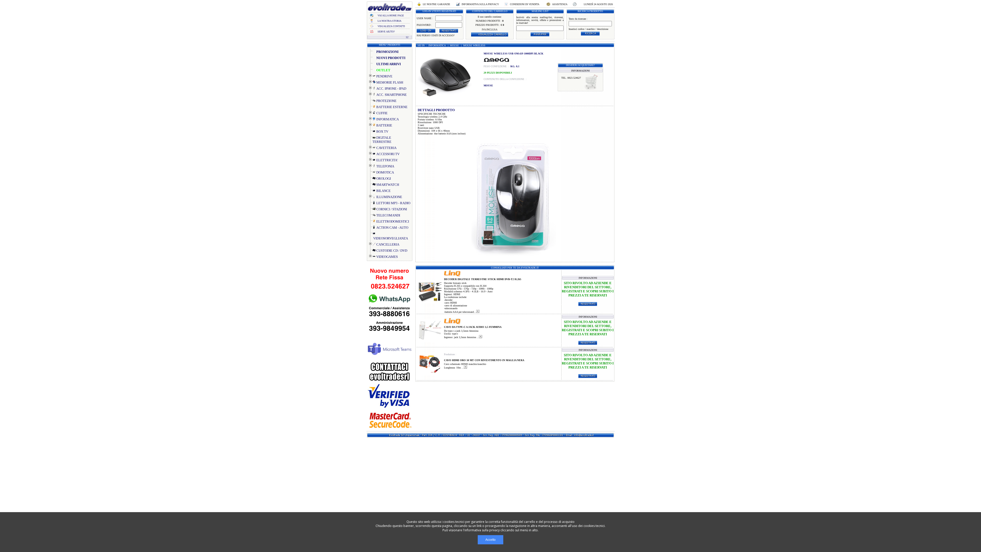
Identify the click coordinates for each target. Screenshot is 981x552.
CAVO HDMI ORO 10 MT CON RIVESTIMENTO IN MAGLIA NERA (484, 360)
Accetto (490, 540)
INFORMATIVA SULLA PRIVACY (480, 4)
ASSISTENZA (559, 4)
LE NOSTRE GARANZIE (436, 4)
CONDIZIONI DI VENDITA (524, 4)
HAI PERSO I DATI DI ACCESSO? (435, 35)
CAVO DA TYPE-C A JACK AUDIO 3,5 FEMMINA (472, 327)
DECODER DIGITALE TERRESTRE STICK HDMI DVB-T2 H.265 (482, 279)
